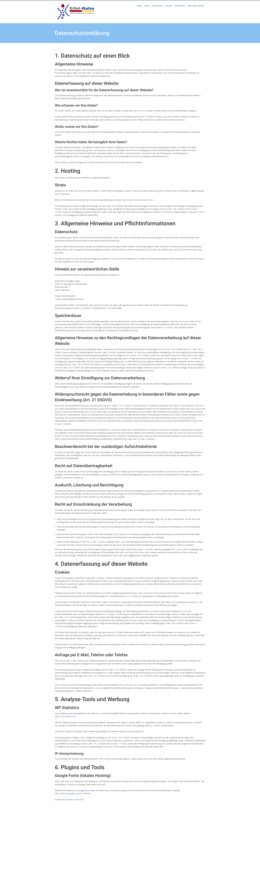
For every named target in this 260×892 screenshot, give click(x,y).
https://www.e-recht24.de (72, 799)
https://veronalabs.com (65, 716)
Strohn (168, 6)
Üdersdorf (179, 6)
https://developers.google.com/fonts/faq (122, 790)
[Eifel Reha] (75, 11)
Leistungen (157, 6)
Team (146, 6)
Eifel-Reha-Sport (195, 6)
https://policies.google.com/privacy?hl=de (73, 793)
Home (139, 6)
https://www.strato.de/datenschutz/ (137, 200)
